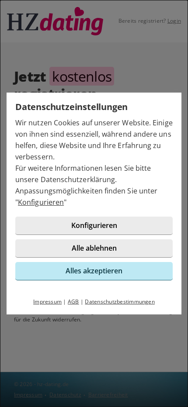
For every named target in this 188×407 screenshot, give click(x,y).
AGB (73, 301)
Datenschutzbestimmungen (120, 301)
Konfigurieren (41, 202)
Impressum (47, 301)
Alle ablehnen (94, 248)
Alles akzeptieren (94, 271)
